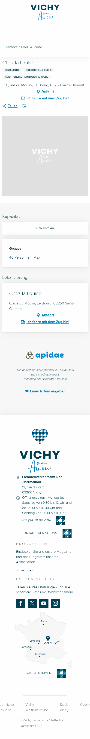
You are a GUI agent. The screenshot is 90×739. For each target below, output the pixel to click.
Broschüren (24, 570)
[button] (24, 106)
